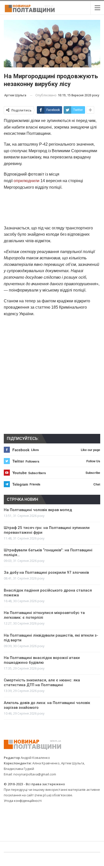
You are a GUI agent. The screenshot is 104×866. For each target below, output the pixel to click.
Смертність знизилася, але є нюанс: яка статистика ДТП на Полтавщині (42, 682)
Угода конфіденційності (23, 800)
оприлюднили (26, 181)
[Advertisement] (52, 207)
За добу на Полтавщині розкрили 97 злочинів (46, 572)
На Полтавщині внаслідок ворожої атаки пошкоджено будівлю (42, 660)
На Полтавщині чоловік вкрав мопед (38, 510)
